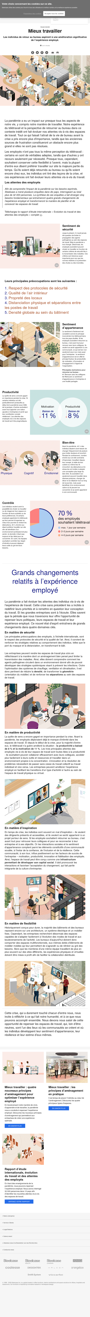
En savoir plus (15, 1126)
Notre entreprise (9, 1216)
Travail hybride (45, 27)
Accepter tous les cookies (54, 13)
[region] (45, 9)
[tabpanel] (45, 80)
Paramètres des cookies (32, 13)
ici (41, 214)
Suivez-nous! (8, 1236)
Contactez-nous (9, 1250)
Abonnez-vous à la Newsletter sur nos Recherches (20, 1243)
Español (55, 20)
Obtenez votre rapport (19, 1201)
